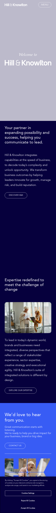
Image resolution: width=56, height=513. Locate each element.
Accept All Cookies (28, 508)
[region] (28, 495)
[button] (45, 4)
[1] (20, 328)
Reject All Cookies (28, 501)
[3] (35, 328)
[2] (28, 328)
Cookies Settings (28, 493)
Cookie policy (11, 488)
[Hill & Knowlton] (16, 5)
